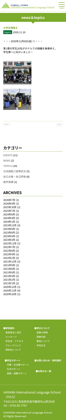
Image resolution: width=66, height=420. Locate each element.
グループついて (12, 345)
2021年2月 (9, 279)
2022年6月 (9, 250)
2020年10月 (9, 294)
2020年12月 (9, 287)
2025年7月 (9, 210)
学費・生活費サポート (17, 364)
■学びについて (42, 328)
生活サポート (12, 369)
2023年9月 (9, 229)
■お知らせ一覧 (43, 371)
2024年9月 (9, 214)
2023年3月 (9, 239)
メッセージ (10, 336)
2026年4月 (9, 203)
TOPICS (7, 166)
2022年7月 (9, 247)
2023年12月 (9, 225)
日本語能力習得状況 (14, 171)
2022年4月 (9, 254)
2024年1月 (9, 221)
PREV (7, 124)
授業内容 (39, 336)
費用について (42, 341)
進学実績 (8, 182)
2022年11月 (9, 243)
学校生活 (39, 345)
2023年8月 (9, 232)
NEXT (59, 124)
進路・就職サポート (16, 373)
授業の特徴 (41, 332)
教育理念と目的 (12, 332)
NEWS (6, 160)
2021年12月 (9, 261)
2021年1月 (9, 283)
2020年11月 (9, 290)
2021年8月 (9, 268)
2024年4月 (9, 218)
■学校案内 (8, 328)
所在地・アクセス (13, 341)
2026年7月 (9, 200)
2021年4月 (9, 276)
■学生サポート (12, 360)
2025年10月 (9, 207)
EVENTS (7, 155)
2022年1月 (9, 258)
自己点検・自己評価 (14, 176)
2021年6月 (9, 272)
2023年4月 (9, 236)
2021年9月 (9, 265)
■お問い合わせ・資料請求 (47, 360)
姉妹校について (12, 349)
